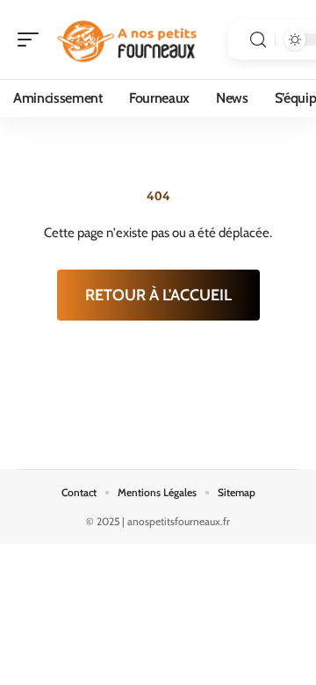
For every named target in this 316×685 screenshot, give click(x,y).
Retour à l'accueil (158, 295)
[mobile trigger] (32, 39)
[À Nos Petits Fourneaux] (126, 39)
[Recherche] (258, 40)
